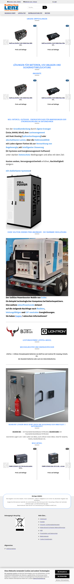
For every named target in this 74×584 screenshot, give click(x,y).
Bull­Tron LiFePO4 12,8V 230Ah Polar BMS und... (20, 44)
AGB (41, 530)
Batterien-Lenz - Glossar (31, 1)
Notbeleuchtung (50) (35, 13)
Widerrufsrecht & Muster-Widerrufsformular (52, 527)
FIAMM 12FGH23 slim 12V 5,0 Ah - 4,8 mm (53, 466)
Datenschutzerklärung (39, 578)
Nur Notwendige (62, 576)
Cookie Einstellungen (46, 539)
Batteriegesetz (44, 536)
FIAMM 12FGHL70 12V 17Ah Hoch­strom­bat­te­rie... (21, 467)
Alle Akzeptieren (62, 572)
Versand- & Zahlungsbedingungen (50, 524)
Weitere (47, 13)
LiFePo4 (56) (22, 13)
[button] (61, 7)
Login (55, 1)
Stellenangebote (11, 548)
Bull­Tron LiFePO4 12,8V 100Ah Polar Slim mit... (53, 44)
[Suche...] (45, 7)
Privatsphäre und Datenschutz (48, 533)
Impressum (43, 519)
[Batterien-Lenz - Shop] (11, 7)
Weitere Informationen (62, 580)
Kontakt (42, 522)
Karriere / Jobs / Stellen (14, 1)
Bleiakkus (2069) (10, 13)
